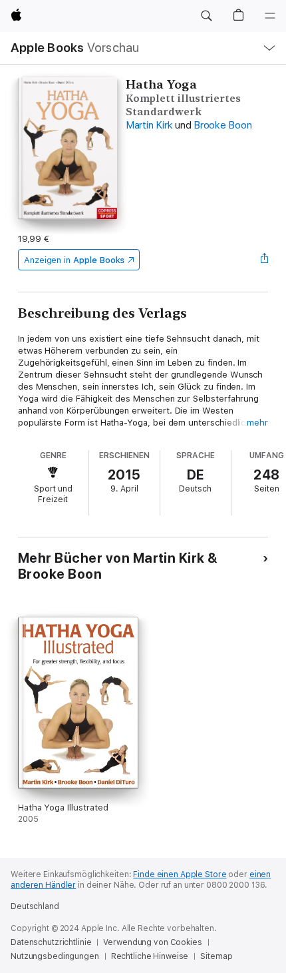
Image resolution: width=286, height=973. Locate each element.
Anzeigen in (74, 260)
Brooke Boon (222, 125)
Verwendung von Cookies (152, 942)
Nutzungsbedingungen (55, 956)
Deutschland (35, 906)
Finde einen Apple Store (179, 874)
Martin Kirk (149, 125)
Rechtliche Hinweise (150, 956)
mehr (257, 423)
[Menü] (270, 16)
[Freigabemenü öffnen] (264, 259)
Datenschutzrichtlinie (51, 942)
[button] (206, 16)
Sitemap (216, 956)
